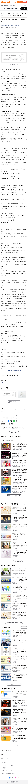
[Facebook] (8, 421)
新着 (2, 5)
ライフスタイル (21, 409)
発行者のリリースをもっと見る (14, 495)
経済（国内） (13, 418)
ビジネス (3, 411)
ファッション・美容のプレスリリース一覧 (16, 745)
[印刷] (17, 421)
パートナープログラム (7, 765)
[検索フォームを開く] (15, 2)
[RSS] (18, 778)
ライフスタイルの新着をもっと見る (14, 622)
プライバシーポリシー (7, 770)
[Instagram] (15, 778)
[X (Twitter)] (11, 421)
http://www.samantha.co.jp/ (14, 370)
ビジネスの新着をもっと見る (14, 684)
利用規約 (3, 768)
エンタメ (6, 5)
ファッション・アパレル (13, 415)
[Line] (14, 421)
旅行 (14, 5)
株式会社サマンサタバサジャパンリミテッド (11, 25)
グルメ (10, 5)
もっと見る (23, 504)
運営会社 (3, 762)
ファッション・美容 (21, 5)
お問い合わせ (14, 432)
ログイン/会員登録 (22, 1)
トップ (2, 745)
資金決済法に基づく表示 (8, 773)
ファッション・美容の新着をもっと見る (14, 561)
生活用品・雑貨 (4, 418)
